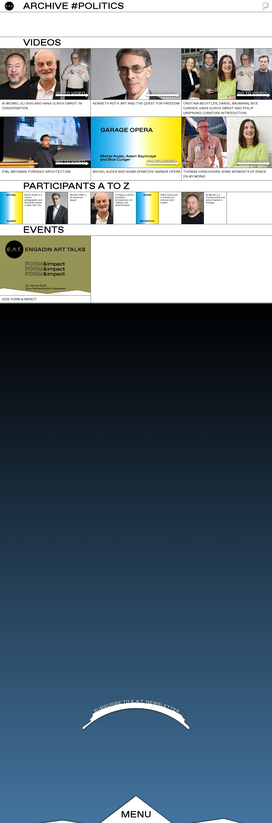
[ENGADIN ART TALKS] (27, 6)
